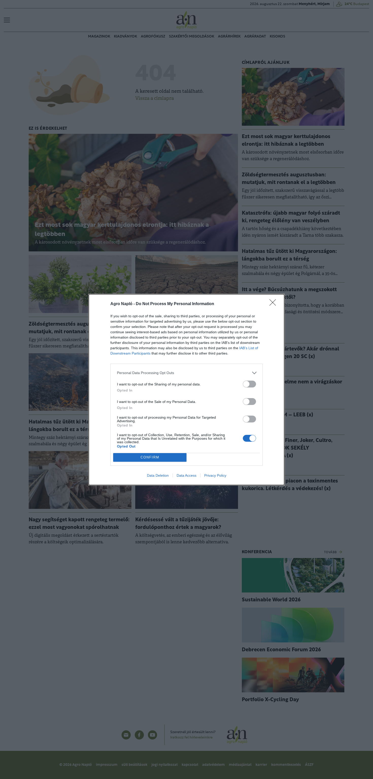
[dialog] (186, 389)
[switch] (249, 384)
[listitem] (186, 373)
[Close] (274, 304)
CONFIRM (150, 457)
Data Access (186, 475)
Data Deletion (158, 475)
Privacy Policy (215, 475)
